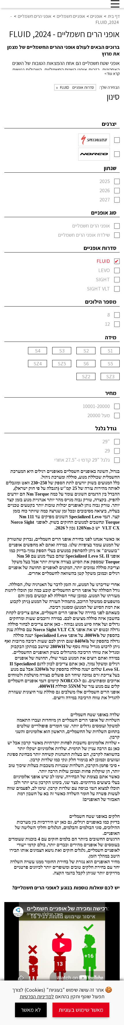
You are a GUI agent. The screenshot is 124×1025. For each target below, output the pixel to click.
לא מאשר (31, 1010)
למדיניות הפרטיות (37, 996)
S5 (110, 364)
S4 (37, 351)
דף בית (114, 16)
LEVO (104, 270)
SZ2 (86, 376)
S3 (62, 351)
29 (107, 451)
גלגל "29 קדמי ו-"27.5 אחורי (82, 460)
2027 (104, 200)
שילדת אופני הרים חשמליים (84, 235)
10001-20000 (96, 406)
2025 (104, 181)
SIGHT (103, 279)
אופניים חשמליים (71, 16)
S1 (110, 351)
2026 (104, 190)
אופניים (96, 16)
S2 (86, 351)
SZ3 (110, 376)
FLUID (103, 261)
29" (106, 441)
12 (107, 324)
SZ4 (37, 364)
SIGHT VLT (98, 289)
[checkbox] (117, 140)
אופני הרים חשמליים (91, 226)
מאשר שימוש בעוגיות (81, 1010)
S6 (86, 364)
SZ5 (62, 364)
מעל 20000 (98, 415)
